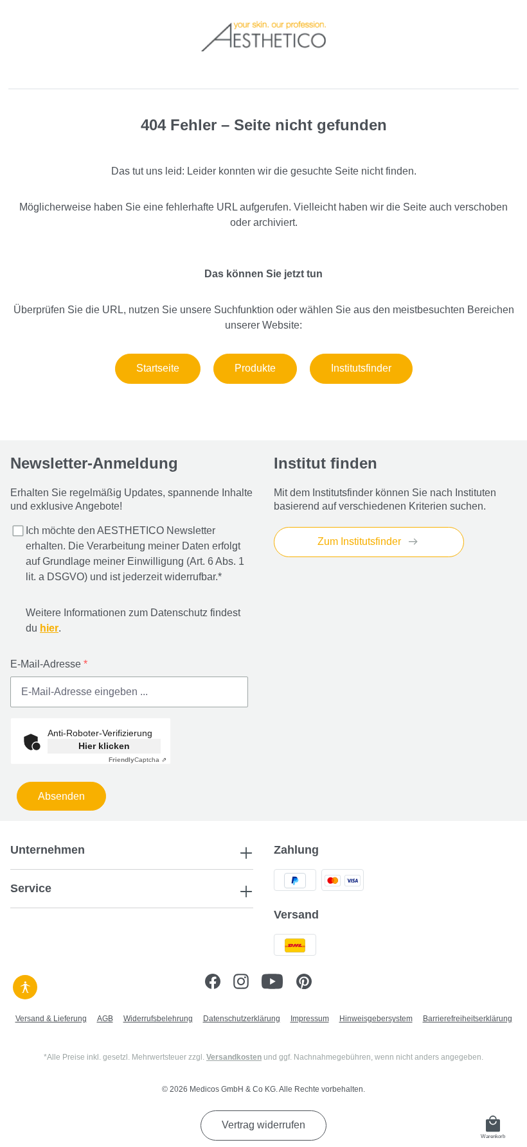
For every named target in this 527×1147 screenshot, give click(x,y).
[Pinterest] (309, 983)
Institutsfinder (361, 368)
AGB (105, 1018)
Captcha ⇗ (137, 759)
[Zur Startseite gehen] (263, 36)
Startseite (157, 368)
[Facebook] (219, 983)
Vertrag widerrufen (263, 1124)
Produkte (255, 368)
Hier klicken (104, 746)
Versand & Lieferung (51, 1018)
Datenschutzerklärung (241, 1018)
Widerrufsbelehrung (158, 1018)
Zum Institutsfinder (360, 541)
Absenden (61, 796)
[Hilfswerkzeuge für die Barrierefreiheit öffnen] (25, 985)
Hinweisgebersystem (376, 1018)
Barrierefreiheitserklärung (467, 1018)
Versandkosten (234, 1057)
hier (49, 628)
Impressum (309, 1018)
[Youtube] (279, 983)
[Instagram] (247, 983)
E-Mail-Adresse (48, 664)
